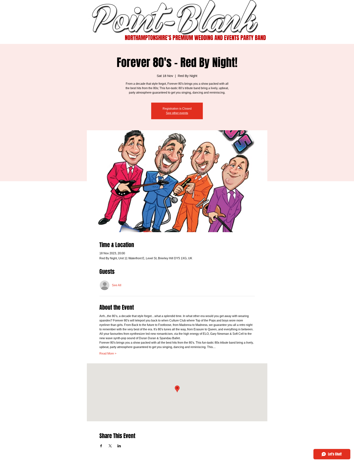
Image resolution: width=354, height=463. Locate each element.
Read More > (107, 353)
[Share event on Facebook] (101, 445)
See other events (177, 113)
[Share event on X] (110, 445)
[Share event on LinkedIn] (119, 445)
